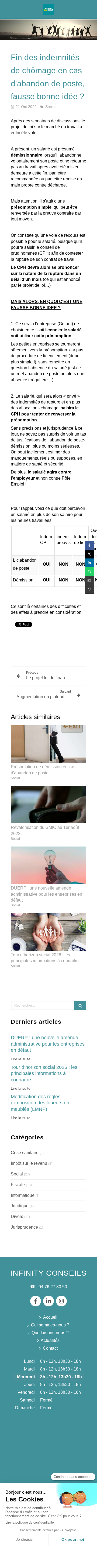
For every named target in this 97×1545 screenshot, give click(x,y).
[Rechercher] (80, 1005)
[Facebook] (35, 1301)
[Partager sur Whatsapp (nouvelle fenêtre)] (89, 571)
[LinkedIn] (48, 1301)
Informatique (22, 1195)
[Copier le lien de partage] (89, 589)
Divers (17, 1216)
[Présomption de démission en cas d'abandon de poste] (48, 744)
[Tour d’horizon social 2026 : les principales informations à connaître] (48, 932)
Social (17, 1174)
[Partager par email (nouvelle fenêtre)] (89, 580)
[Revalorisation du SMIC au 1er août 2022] (48, 804)
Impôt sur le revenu (29, 1163)
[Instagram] (61, 1301)
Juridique (20, 1206)
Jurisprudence (24, 1227)
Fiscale (18, 1184)
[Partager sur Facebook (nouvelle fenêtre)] (89, 545)
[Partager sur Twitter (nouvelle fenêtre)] (89, 554)
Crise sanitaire (25, 1152)
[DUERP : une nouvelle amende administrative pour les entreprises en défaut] (48, 865)
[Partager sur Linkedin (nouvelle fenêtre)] (89, 562)
